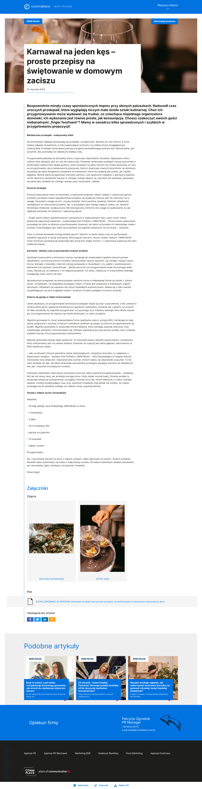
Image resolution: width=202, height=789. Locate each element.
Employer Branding (108, 753)
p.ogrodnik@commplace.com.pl (138, 730)
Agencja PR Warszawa (55, 753)
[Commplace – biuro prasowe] (48, 7)
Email (52, 619)
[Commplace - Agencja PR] (47, 771)
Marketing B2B (82, 753)
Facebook (30, 619)
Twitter (37, 619)
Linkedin (44, 619)
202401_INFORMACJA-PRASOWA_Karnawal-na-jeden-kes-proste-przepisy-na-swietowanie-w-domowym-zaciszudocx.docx (100, 601)
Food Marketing (134, 753)
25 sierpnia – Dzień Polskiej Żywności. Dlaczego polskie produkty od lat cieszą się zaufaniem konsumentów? (98, 686)
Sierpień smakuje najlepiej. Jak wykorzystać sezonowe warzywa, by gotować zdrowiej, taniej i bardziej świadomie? (150, 686)
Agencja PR (30, 753)
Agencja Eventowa (160, 753)
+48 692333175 (130, 726)
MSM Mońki (33, 21)
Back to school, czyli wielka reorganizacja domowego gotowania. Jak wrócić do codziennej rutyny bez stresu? (46, 686)
